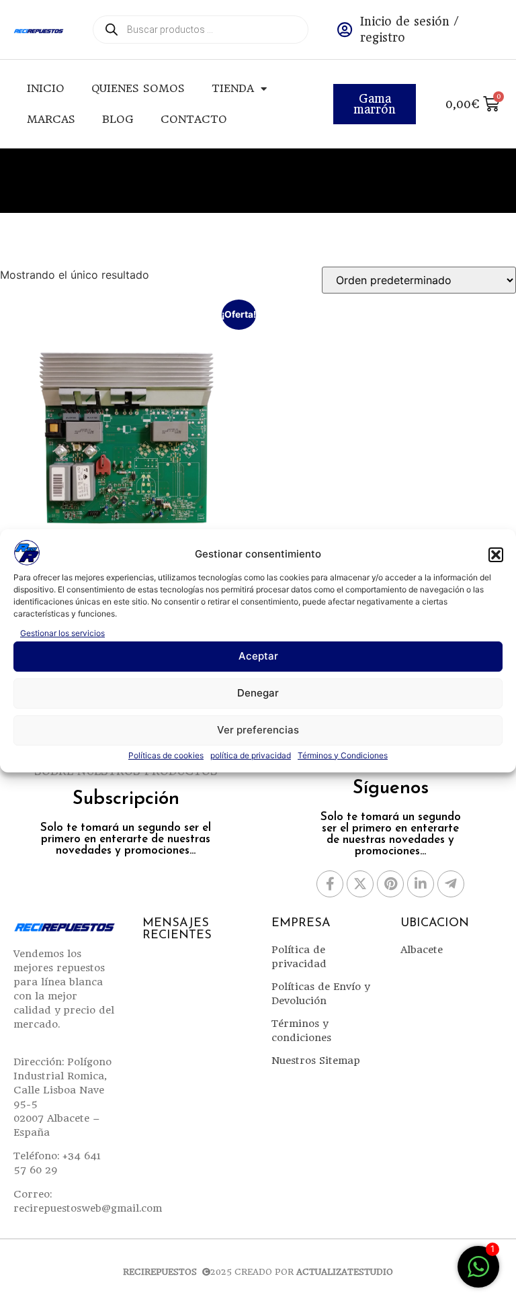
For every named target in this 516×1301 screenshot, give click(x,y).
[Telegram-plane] (450, 883)
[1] (478, 1273)
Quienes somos (138, 88)
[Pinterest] (390, 883)
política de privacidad (250, 755)
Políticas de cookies (166, 755)
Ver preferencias (258, 729)
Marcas (51, 119)
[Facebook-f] (329, 883)
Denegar (258, 692)
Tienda (233, 88)
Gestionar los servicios (62, 633)
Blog (118, 119)
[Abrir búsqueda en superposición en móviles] (200, 29)
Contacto (194, 119)
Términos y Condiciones (343, 755)
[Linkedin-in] (420, 883)
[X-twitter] (360, 883)
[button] (496, 555)
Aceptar (258, 655)
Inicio (45, 88)
